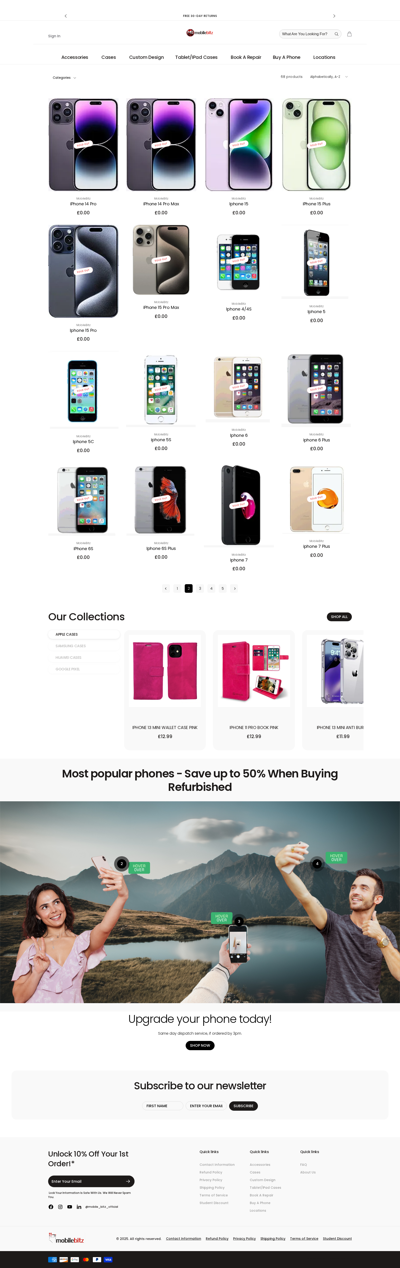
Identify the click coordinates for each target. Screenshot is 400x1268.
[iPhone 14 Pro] (83, 183)
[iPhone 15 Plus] (317, 183)
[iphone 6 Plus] (317, 418)
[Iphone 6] (239, 414)
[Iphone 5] (317, 290)
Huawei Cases (68, 657)
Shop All (339, 616)
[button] (75, 57)
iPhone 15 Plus (317, 203)
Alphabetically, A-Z (325, 76)
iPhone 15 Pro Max (161, 307)
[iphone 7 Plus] (317, 525)
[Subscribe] (128, 1181)
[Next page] (234, 588)
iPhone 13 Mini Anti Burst (343, 727)
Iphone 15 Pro (83, 330)
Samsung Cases (71, 646)
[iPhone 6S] (83, 527)
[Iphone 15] (239, 183)
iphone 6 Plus (316, 440)
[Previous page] (166, 588)
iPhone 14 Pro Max (161, 203)
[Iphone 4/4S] (239, 288)
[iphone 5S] (161, 418)
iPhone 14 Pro (83, 203)
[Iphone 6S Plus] (161, 527)
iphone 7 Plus (316, 546)
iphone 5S (161, 439)
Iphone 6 (239, 435)
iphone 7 (239, 560)
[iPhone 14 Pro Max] (161, 183)
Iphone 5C (83, 441)
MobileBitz (323, 1258)
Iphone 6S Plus (161, 548)
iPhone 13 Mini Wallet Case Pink (164, 727)
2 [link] (189, 588)
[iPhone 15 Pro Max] (161, 286)
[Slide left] (66, 16)
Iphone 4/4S (238, 309)
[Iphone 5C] (83, 420)
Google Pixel (68, 669)
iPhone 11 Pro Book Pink (254, 727)
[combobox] (311, 34)
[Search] (336, 34)
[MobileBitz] (66, 1242)
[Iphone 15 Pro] (83, 309)
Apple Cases (67, 634)
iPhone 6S (83, 548)
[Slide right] (334, 16)
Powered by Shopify (340, 1258)
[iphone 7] (239, 539)
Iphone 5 (316, 311)
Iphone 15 (238, 203)
